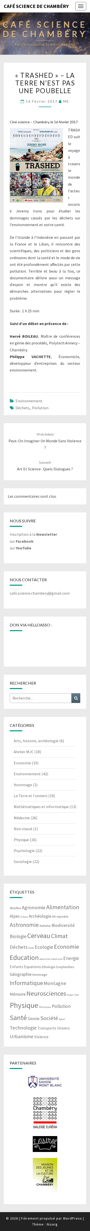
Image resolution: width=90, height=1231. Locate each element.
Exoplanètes (65, 967)
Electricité (56, 959)
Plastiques (45, 1007)
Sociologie (23, 861)
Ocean (70, 994)
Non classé (23, 828)
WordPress (72, 1218)
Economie (22, 762)
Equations (32, 966)
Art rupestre (60, 916)
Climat (59, 936)
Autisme (45, 926)
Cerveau (38, 935)
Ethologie (49, 967)
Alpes (15, 916)
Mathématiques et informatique (41, 806)
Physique (21, 839)
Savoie (34, 1018)
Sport (62, 1019)
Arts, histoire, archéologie (36, 740)
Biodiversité (63, 925)
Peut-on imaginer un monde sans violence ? (45, 441)
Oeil (76, 994)
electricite (45, 959)
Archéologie (40, 916)
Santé (18, 1017)
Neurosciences (46, 993)
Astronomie (24, 924)
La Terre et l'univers (31, 795)
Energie (71, 958)
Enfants (16, 966)
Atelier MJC (24, 751)
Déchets (23, 407)
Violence (41, 1036)
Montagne (55, 983)
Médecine (22, 817)
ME (66, 101)
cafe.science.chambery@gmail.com (40, 593)
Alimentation (62, 907)
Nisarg (52, 1224)
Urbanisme (22, 1036)
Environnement (29, 400)
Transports (47, 1028)
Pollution (40, 407)
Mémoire (18, 994)
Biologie (18, 936)
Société (49, 1018)
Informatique (26, 982)
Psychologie (24, 850)
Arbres (24, 916)
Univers (63, 1028)
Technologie (23, 1028)
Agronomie (34, 907)
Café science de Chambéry (36, 6)
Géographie (21, 974)
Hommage (23, 784)
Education (24, 957)
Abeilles (15, 908)
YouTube (23, 547)
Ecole (31, 947)
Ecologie (44, 947)
